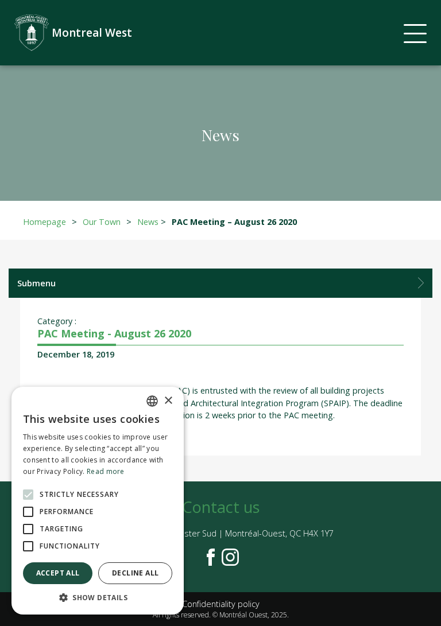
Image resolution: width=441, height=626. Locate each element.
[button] (97, 597)
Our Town (102, 221)
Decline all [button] (135, 573)
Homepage (44, 221)
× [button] (168, 400)
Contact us (221, 507)
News (147, 221)
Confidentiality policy (221, 603)
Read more (106, 471)
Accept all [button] (58, 573)
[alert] (97, 501)
